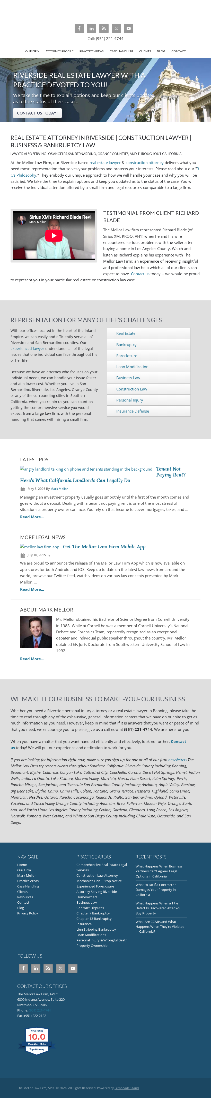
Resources (25, 897)
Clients (22, 891)
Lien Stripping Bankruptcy (96, 929)
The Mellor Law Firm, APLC (105, 12)
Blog (20, 907)
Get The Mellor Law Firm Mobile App (104, 546)
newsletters (177, 759)
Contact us (140, 273)
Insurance (84, 924)
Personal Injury (129, 400)
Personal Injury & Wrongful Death (102, 940)
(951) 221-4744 (110, 38)
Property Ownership (92, 945)
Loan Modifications (91, 934)
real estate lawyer (105, 162)
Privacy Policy (27, 913)
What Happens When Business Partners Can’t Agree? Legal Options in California (159, 871)
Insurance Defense (132, 411)
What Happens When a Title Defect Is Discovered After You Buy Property (158, 908)
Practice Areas (28, 881)
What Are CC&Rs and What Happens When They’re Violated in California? (160, 926)
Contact (23, 902)
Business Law (128, 377)
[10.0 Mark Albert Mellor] (37, 1055)
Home (22, 864)
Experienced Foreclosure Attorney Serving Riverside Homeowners (96, 891)
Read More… (32, 658)
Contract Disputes (90, 907)
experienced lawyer (27, 348)
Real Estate (125, 333)
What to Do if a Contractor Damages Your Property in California (156, 889)
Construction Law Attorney (97, 875)
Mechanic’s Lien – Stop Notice (99, 881)
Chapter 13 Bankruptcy (94, 918)
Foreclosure (126, 355)
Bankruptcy (126, 344)
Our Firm (24, 870)
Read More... (32, 516)
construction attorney (145, 162)
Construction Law (131, 389)
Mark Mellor (26, 875)
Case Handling (28, 886)
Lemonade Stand (127, 1088)
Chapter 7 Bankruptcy (93, 913)
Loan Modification (132, 366)
